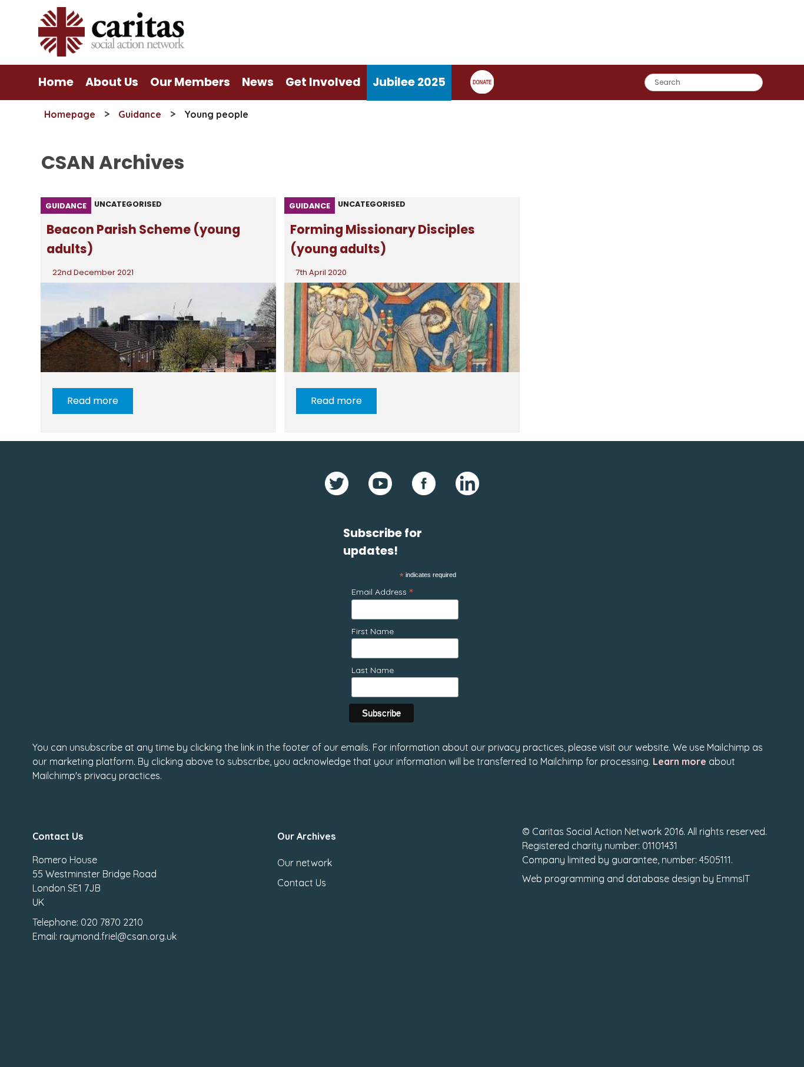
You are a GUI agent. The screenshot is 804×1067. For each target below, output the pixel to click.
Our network (304, 863)
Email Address (382, 591)
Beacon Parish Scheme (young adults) (143, 239)
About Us (111, 82)
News (258, 82)
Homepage (69, 114)
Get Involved (323, 82)
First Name (372, 631)
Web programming (563, 878)
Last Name (372, 670)
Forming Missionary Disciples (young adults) (382, 239)
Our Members (190, 82)
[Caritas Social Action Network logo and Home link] (111, 53)
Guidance (139, 114)
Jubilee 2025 (409, 82)
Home (56, 82)
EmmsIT (733, 878)
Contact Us (301, 883)
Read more (92, 400)
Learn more (679, 761)
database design (663, 878)
